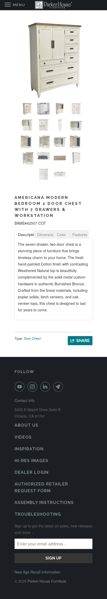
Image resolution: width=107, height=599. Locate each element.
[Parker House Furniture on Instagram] (33, 387)
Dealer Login (32, 472)
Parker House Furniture (47, 581)
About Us (26, 425)
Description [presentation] (26, 234)
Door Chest (32, 338)
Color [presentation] (61, 234)
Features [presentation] (80, 234)
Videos (23, 437)
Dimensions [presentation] (45, 234)
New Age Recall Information (37, 572)
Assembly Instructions (44, 502)
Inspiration (29, 448)
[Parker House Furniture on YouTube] (20, 387)
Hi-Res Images (31, 460)
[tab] (24, 234)
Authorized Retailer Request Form (41, 487)
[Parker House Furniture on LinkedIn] (46, 387)
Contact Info (25, 400)
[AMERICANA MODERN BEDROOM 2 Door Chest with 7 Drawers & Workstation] (53, 60)
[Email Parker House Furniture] (59, 387)
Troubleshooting (38, 514)
